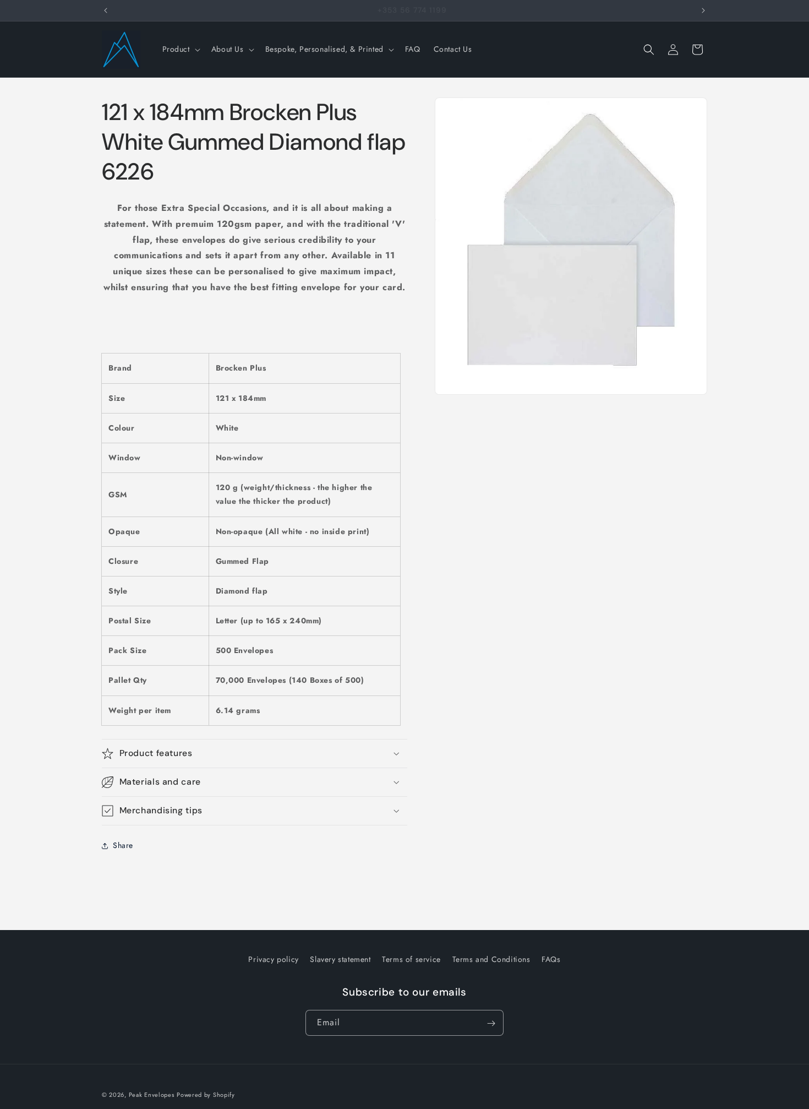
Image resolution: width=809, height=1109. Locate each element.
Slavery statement (340, 959)
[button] (180, 49)
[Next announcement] (703, 10)
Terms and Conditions (491, 959)
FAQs (551, 959)
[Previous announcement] (106, 10)
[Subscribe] (491, 1023)
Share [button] (123, 845)
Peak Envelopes (151, 1094)
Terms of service (411, 959)
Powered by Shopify (206, 1094)
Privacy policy (273, 959)
